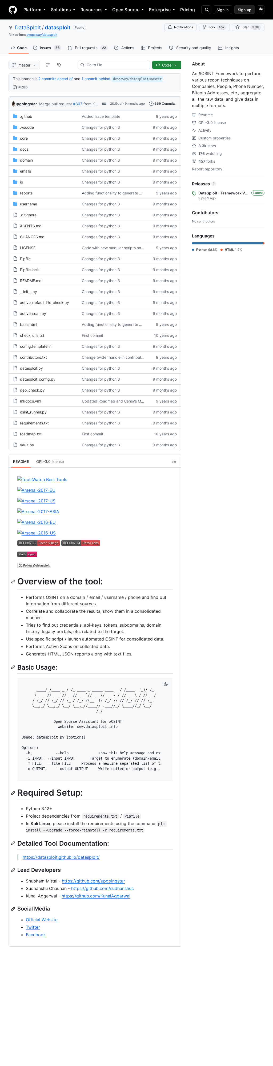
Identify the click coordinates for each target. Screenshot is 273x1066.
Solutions (61, 9)
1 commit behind (96, 78)
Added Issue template (101, 116)
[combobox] (116, 65)
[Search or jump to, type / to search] (206, 9)
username (28, 204)
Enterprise (160, 9)
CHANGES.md (32, 237)
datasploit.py (31, 368)
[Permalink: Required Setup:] (13, 793)
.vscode (27, 127)
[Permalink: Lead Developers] (13, 870)
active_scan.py (33, 313)
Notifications (183, 27)
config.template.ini (36, 346)
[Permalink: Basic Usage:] (13, 667)
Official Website (42, 919)
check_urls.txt (32, 335)
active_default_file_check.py (44, 302)
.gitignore (28, 215)
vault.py (27, 445)
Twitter (33, 927)
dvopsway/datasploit (41, 35)
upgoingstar (25, 103)
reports (26, 193)
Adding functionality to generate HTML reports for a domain (134, 193)
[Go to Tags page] (59, 65)
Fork (216, 27)
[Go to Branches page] (48, 65)
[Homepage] (13, 9)
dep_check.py (32, 390)
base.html (28, 324)
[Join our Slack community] (27, 555)
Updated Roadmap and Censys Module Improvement (128, 401)
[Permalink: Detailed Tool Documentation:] (13, 843)
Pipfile (25, 258)
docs (24, 149)
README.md (31, 280)
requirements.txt (34, 423)
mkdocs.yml (30, 401)
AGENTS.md (31, 226)
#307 (77, 103)
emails (25, 171)
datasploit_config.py (37, 379)
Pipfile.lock (29, 269)
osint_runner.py (33, 412)
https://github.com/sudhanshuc (102, 888)
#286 (23, 87)
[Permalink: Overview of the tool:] (13, 581)
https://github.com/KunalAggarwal (96, 896)
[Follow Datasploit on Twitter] (34, 566)
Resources (92, 9)
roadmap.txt (31, 434)
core (24, 138)
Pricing (187, 9)
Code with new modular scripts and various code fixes (129, 247)
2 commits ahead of (55, 78)
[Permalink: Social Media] (13, 909)
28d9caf (116, 103)
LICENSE (27, 247)
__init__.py (28, 291)
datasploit (58, 27)
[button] (166, 684)
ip (21, 182)
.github (26, 116)
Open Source (125, 9)
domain (26, 160)
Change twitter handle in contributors (114, 357)
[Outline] (174, 461)
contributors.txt (33, 357)
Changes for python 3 (101, 127)
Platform (32, 9)
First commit (92, 335)
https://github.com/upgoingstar (93, 881)
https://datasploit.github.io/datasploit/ (61, 857)
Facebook (36, 934)
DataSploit (28, 27)
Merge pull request (55, 103)
